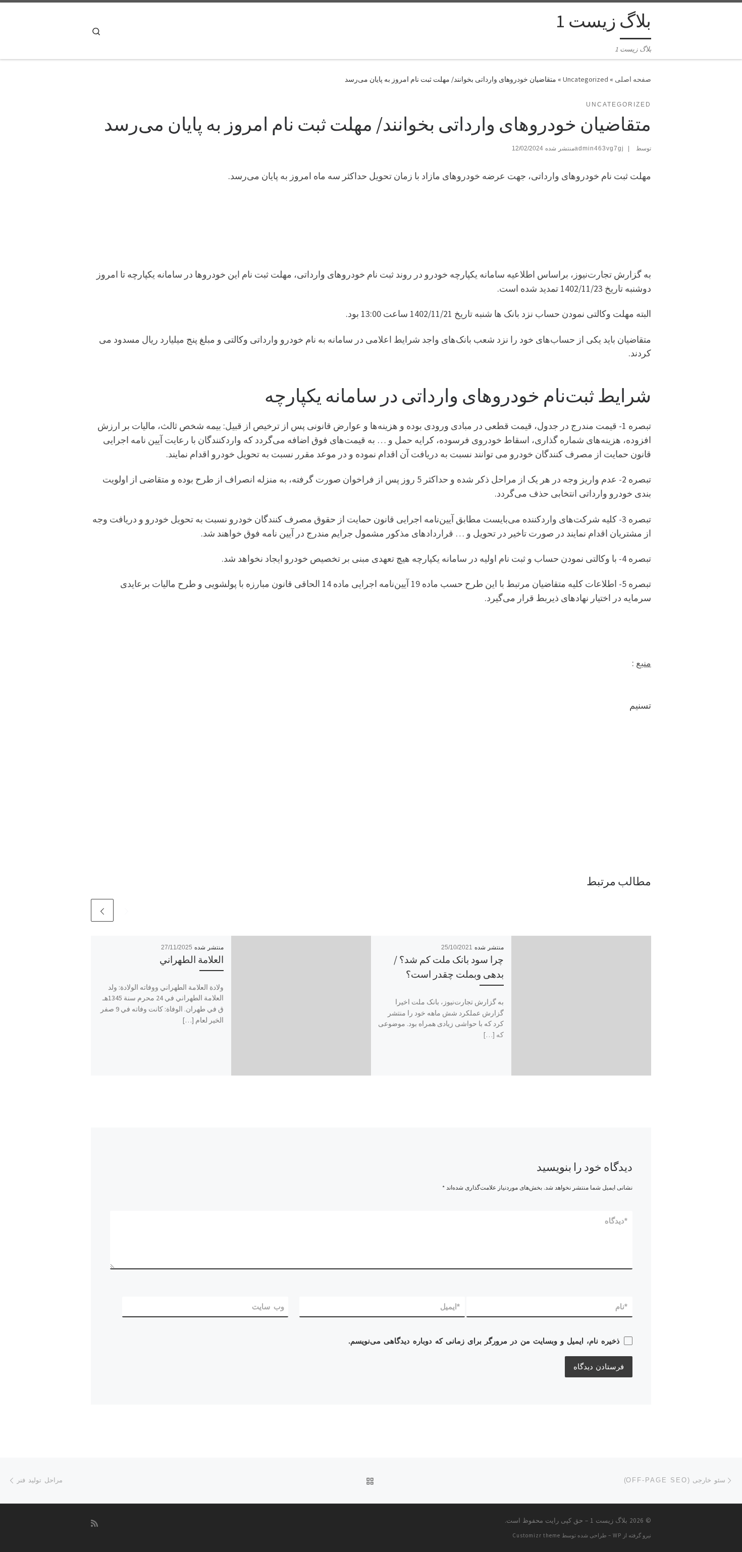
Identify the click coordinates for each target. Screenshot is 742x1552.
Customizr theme (536, 1535)
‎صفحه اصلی (633, 79)
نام (621, 1306)
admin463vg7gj (599, 148)
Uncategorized (585, 79)
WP (617, 1535)
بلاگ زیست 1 (608, 1520)
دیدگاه (616, 1220)
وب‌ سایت (268, 1306)
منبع (643, 663)
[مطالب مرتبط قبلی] (126, 910)
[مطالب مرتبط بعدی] (102, 910)
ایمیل (450, 1306)
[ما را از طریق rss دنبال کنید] (94, 1523)
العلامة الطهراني (192, 959)
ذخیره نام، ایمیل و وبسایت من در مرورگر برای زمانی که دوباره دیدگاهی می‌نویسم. (484, 1340)
